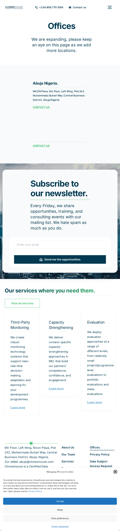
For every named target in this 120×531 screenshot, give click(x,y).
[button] (115, 471)
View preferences (60, 518)
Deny (60, 509)
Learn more (17, 407)
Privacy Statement (60, 526)
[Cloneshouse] (14, 6)
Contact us (41, 107)
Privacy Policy (35, 491)
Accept (60, 501)
